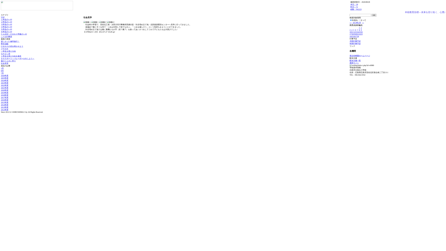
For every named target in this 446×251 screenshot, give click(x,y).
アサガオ (4, 49)
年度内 (355, 20)
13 (356, 32)
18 (352, 34)
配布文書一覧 (355, 61)
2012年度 (4, 110)
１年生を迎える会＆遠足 (11, 56)
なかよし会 (5, 54)
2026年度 (4, 76)
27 (356, 36)
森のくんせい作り (8, 61)
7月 (2, 73)
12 (354, 32)
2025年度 (4, 78)
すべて (363, 20)
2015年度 (4, 102)
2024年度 (4, 80)
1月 (2, 68)
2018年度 (4, 95)
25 (352, 36)
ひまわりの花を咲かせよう (12, 46)
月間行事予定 (355, 41)
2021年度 (4, 88)
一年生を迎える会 (8, 51)
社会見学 (4, 63)
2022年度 (4, 85)
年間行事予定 (355, 44)
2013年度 (4, 107)
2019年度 (4, 93)
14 (358, 32)
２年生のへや (6, 22)
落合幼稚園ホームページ (360, 56)
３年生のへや (6, 24)
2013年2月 (357, 23)
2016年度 (4, 100)
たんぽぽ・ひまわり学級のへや (14, 34)
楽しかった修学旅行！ (10, 41)
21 (358, 34)
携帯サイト (354, 63)
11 (352, 32)
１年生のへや (6, 19)
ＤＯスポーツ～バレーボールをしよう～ (17, 58)
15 (360, 32)
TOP (3, 17)
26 (354, 36)
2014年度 (4, 105)
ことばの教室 (6, 37)
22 (360, 34)
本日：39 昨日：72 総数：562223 (356, 6)
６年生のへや (6, 32)
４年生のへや (6, 27)
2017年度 (4, 98)
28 (358, 36)
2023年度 (4, 83)
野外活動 (4, 44)
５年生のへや (6, 29)
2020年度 (4, 90)
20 (356, 34)
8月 (2, 71)
